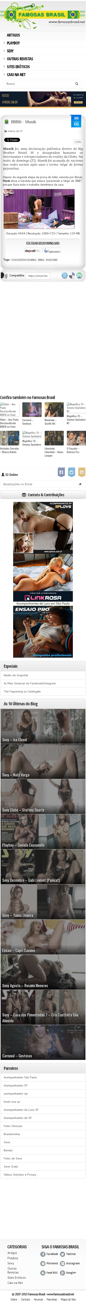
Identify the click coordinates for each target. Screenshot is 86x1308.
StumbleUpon (79, 275)
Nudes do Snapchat (16, 675)
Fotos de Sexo (13, 1158)
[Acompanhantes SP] (43, 528)
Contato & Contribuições (45, 495)
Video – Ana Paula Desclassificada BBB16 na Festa (9, 423)
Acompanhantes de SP (18, 1118)
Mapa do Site (68, 1299)
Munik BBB (51, 260)
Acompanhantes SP (16, 1085)
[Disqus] (43, 338)
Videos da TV (15, 131)
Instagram (73, 1263)
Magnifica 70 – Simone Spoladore (31, 442)
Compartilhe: (16, 275)
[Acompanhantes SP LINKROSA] (43, 580)
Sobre (13, 1299)
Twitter (65, 275)
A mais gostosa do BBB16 (23, 260)
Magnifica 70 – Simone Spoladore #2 (76, 419)
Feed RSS (52, 1273)
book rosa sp (12, 1102)
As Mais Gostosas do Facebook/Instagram (30, 683)
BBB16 (41, 260)
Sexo (7, 1142)
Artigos (13, 35)
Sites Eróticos (17, 67)
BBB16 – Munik (23, 121)
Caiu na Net (15, 75)
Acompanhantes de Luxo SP (21, 1110)
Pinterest (52, 1263)
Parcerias (52, 1299)
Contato (25, 1299)
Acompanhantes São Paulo (20, 1077)
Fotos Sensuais (13, 1126)
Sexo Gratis (11, 1166)
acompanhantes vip (16, 1093)
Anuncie (38, 1299)
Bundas (8, 1150)
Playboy (12, 43)
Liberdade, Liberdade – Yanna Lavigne (54, 452)
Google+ (71, 1273)
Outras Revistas (19, 59)
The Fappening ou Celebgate (22, 691)
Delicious (72, 275)
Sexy (9, 51)
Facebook (52, 1254)
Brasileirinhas (12, 1134)
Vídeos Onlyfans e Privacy (20, 1174)
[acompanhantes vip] (43, 99)
